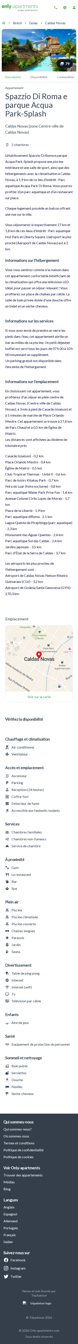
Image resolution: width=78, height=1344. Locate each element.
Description (13, 77)
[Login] (74, 7)
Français (9, 1235)
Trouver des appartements (23, 1175)
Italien (8, 1242)
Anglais (9, 1207)
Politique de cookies (18, 1157)
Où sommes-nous (16, 1136)
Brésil (17, 23)
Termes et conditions (18, 1143)
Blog (7, 1189)
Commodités (65, 77)
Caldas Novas (55, 23)
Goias (33, 23)
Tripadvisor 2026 (40, 1317)
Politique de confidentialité (23, 1150)
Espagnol (10, 1214)
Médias (9, 1182)
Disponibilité (39, 77)
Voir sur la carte (39, 697)
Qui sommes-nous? (17, 1129)
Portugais (10, 1228)
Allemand (10, 1221)
